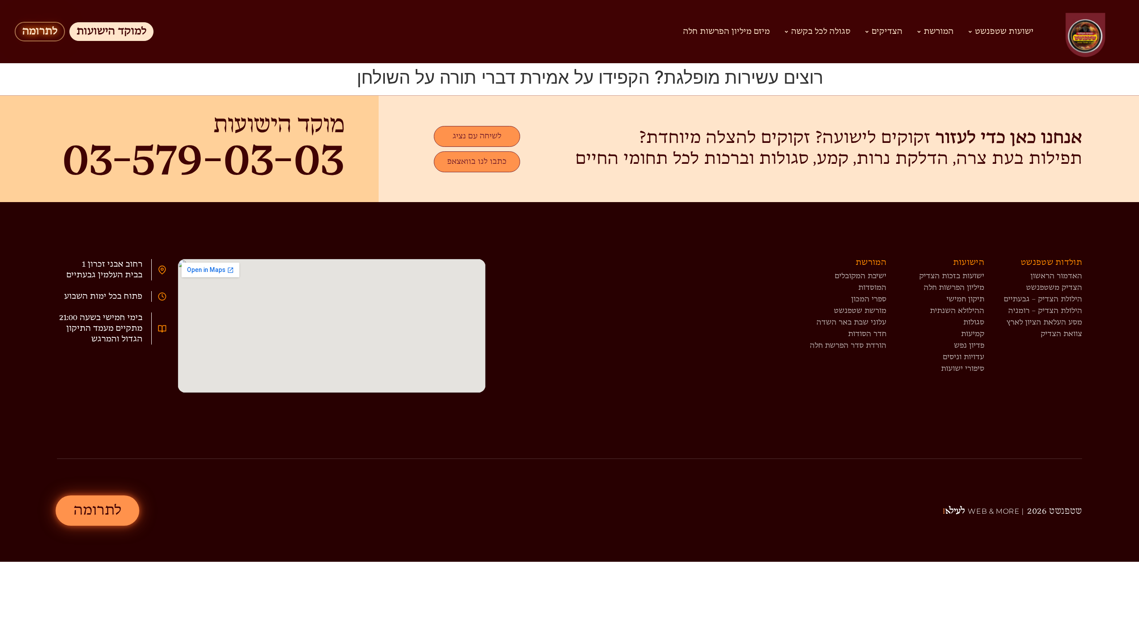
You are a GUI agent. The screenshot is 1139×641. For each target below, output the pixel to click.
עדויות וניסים (963, 357)
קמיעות (972, 334)
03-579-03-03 (203, 160)
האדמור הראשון (1056, 276)
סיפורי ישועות (962, 368)
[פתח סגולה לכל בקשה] (786, 31)
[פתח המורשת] (919, 31)
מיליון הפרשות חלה (954, 287)
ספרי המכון (868, 299)
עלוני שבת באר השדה (851, 322)
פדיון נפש (969, 345)
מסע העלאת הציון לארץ (1044, 322)
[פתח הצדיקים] (866, 31)
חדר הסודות (867, 334)
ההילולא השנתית (957, 310)
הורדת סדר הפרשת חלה (848, 345)
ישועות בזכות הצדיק (951, 276)
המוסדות (872, 287)
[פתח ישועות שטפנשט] (970, 31)
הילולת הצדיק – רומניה (1045, 310)
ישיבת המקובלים (860, 276)
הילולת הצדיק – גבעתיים (1043, 299)
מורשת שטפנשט (860, 310)
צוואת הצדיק (1061, 334)
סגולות (973, 322)
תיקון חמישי (965, 299)
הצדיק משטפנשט (1054, 287)
